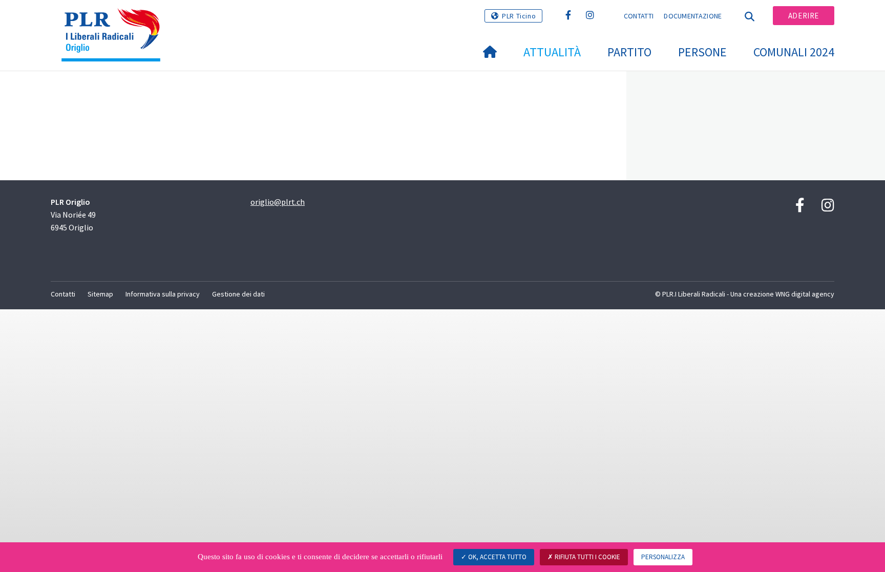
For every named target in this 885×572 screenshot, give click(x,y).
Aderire (803, 15)
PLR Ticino (519, 15)
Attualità (552, 52)
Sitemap (100, 294)
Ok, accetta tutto (496, 557)
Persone (702, 52)
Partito (629, 52)
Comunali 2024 (793, 52)
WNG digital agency (804, 294)
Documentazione (693, 15)
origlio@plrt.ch (277, 202)
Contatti (639, 15)
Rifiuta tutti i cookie (586, 557)
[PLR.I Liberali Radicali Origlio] (115, 21)
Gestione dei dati (238, 294)
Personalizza (663, 557)
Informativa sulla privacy (162, 294)
